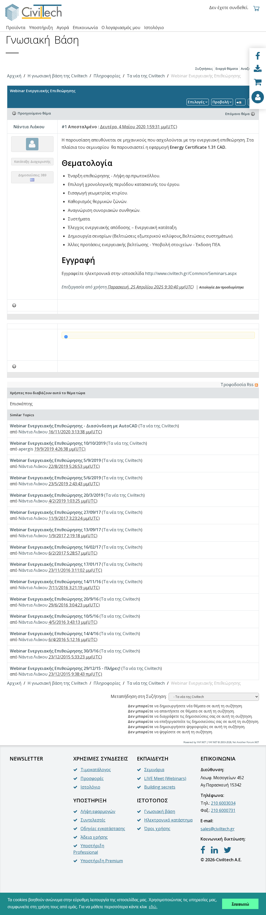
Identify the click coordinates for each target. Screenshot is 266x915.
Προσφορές (92, 778)
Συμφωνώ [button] (240, 904)
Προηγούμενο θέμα (34, 113)
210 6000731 (223, 810)
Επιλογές (196, 101)
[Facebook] (257, 56)
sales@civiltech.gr (218, 829)
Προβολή (220, 101)
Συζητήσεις (204, 68)
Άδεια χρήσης (94, 837)
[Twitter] (227, 850)
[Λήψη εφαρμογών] (257, 69)
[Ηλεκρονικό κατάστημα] (257, 82)
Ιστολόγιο (90, 787)
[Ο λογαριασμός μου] (257, 97)
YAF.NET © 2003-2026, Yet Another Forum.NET (233, 742)
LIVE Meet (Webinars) (165, 778)
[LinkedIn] (214, 850)
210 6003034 (223, 803)
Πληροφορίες (107, 76)
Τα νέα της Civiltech (146, 76)
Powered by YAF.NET (194, 742)
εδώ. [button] (153, 907)
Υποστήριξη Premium (102, 861)
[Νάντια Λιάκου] (32, 144)
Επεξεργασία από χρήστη (84, 287)
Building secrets (159, 787)
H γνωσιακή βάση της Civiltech (57, 76)
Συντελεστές (93, 820)
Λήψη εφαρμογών (98, 811)
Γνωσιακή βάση (159, 811)
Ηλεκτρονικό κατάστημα (168, 820)
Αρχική (14, 76)
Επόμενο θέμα (237, 113)
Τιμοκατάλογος (96, 769)
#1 (64, 127)
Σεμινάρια (154, 769)
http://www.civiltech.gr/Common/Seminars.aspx (191, 273)
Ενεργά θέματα (227, 68)
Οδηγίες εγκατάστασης (103, 828)
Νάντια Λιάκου (29, 127)
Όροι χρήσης (157, 828)
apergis (25, 449)
